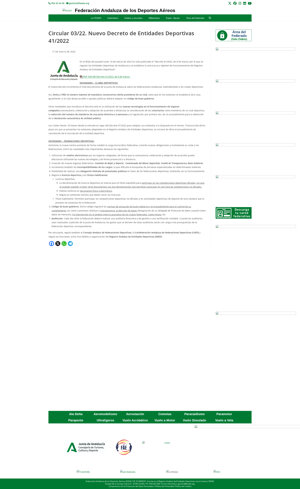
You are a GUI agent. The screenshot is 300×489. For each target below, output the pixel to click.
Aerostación (135, 414)
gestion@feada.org (78, 3)
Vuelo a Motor (165, 420)
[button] (209, 18)
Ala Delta (75, 414)
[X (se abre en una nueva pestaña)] (229, 3)
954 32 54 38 (57, 3)
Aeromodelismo (105, 414)
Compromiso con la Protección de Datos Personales (131, 486)
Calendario (112, 18)
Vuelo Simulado (194, 420)
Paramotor (224, 414)
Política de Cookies (183, 486)
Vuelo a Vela (224, 420)
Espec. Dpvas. (173, 18)
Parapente (75, 420)
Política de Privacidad (164, 486)
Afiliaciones (154, 18)
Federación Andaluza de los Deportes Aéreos (125, 10)
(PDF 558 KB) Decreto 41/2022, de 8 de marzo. (106, 76)
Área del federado (195, 18)
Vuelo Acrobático (135, 420)
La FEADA (96, 18)
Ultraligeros (105, 420)
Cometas (164, 414)
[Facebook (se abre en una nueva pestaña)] (235, 3)
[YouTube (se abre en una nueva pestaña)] (249, 3)
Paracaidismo (194, 414)
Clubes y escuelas (133, 18)
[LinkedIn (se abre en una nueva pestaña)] (244, 3)
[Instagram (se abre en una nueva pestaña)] (240, 3)
